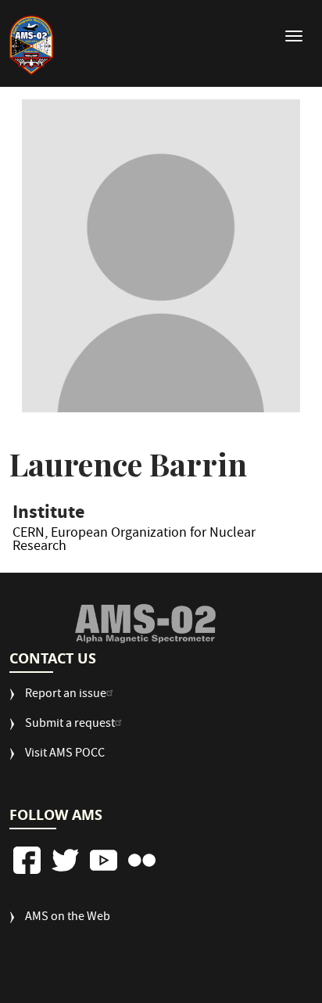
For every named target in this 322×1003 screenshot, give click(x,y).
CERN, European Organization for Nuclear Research (134, 543)
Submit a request (70, 725)
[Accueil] (31, 45)
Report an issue (65, 695)
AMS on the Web (67, 918)
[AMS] (145, 623)
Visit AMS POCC (65, 755)
